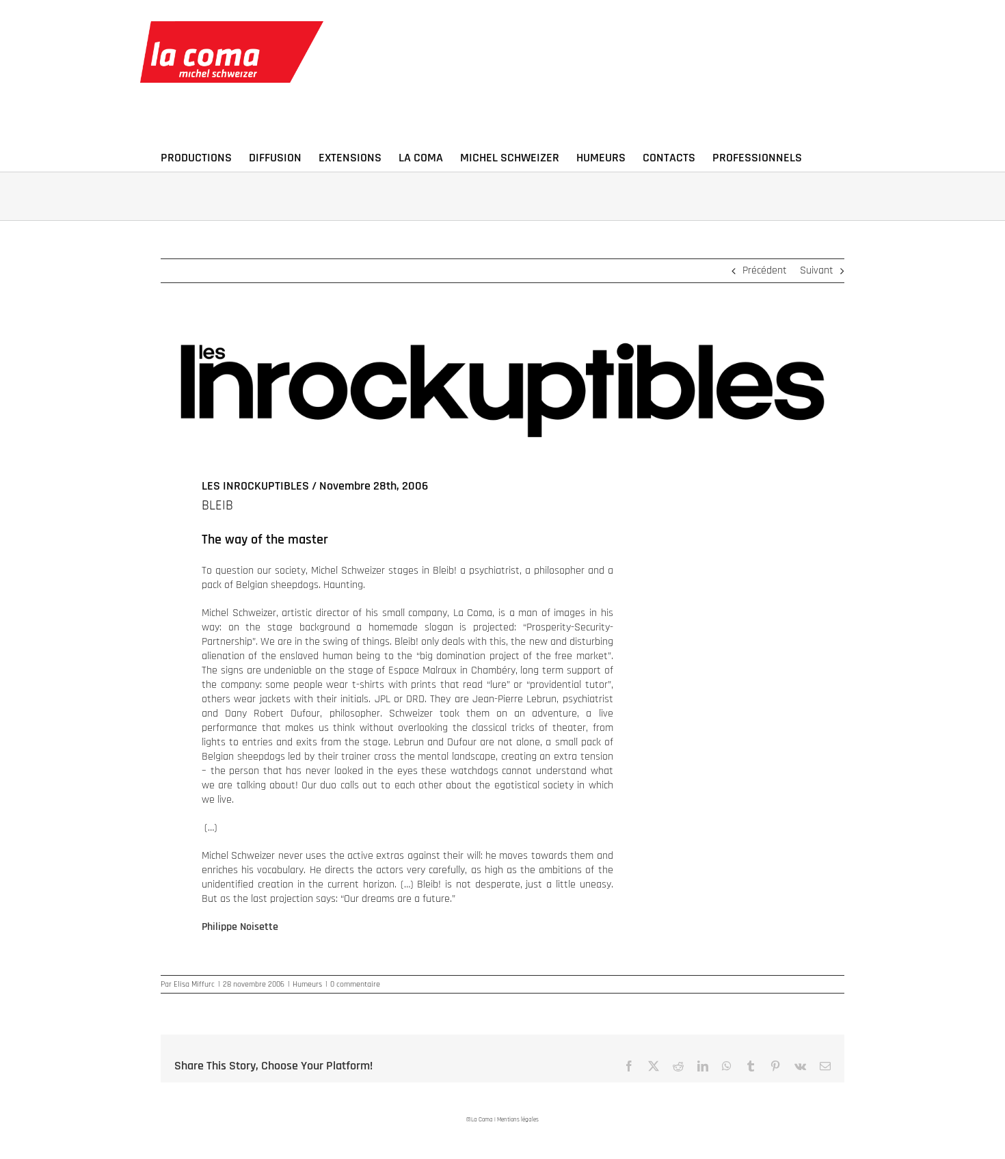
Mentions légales (518, 1119)
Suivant (816, 270)
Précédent (764, 270)
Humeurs (307, 984)
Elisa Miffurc (194, 984)
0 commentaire (355, 984)
